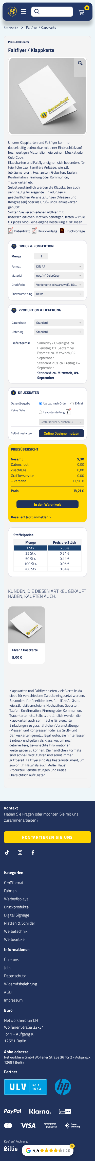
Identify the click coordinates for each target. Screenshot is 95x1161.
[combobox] (52, 12)
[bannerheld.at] (12, 12)
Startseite (11, 27)
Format (16, 266)
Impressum (13, 1000)
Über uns (11, 959)
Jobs (7, 968)
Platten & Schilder (19, 923)
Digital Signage (16, 915)
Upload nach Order (55, 403)
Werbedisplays (16, 899)
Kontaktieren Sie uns (47, 837)
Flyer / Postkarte (25, 650)
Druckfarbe (18, 284)
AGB (8, 992)
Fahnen (10, 891)
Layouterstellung (54, 412)
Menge (16, 256)
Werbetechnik (16, 931)
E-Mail (79, 403)
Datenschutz (15, 976)
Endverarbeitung (21, 293)
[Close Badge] (72, 1146)
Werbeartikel (15, 939)
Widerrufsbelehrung (20, 984)
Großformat (14, 883)
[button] (80, 67)
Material (16, 275)
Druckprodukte (16, 907)
